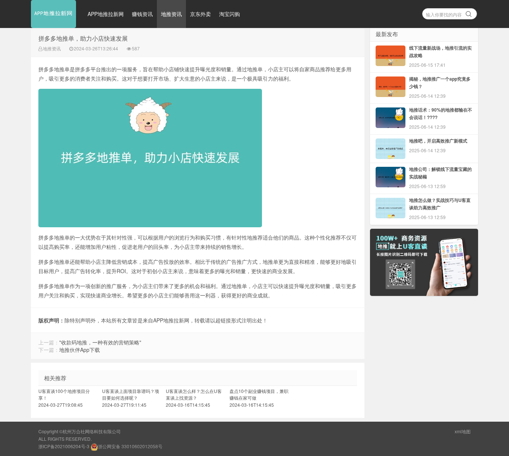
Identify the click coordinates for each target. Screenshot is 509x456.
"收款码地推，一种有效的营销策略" (100, 342)
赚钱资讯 (142, 14)
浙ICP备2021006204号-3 (63, 446)
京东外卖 (200, 14)
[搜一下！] (469, 13)
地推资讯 (171, 14)
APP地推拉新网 (106, 14)
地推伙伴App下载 (79, 349)
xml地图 (463, 431)
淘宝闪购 (229, 14)
